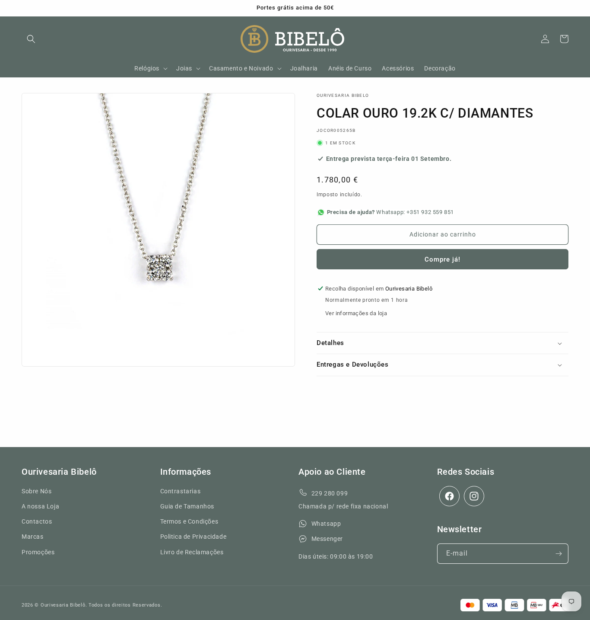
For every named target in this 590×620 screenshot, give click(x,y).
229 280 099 (329, 493)
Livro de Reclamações (192, 552)
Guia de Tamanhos (187, 506)
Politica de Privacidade (193, 537)
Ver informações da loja (356, 313)
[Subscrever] (558, 553)
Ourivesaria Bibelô (63, 605)
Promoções (38, 552)
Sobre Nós (36, 491)
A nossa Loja (40, 506)
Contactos (37, 521)
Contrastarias (180, 491)
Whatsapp (326, 524)
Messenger (327, 539)
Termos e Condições (189, 521)
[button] (31, 38)
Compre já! (442, 259)
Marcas (33, 537)
